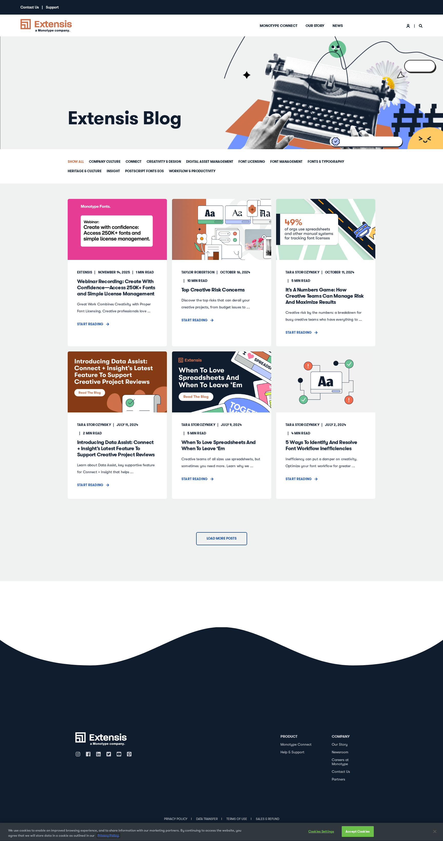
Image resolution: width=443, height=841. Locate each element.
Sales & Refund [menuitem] (267, 819)
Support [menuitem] (52, 7)
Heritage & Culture (85, 171)
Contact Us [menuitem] (30, 7)
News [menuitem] (338, 25)
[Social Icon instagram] (79, 754)
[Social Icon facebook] (88, 754)
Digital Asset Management (209, 161)
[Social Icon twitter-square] (109, 754)
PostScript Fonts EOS (144, 171)
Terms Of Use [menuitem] (236, 819)
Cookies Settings (321, 831)
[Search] (420, 26)
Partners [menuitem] (338, 779)
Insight (113, 171)
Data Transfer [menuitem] (207, 819)
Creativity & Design (164, 161)
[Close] (434, 831)
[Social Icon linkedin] (98, 754)
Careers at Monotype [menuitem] (340, 762)
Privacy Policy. (108, 835)
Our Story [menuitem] (315, 25)
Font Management (286, 161)
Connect (134, 161)
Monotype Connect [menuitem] (278, 25)
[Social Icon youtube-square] (119, 754)
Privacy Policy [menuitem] (175, 819)
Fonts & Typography (326, 161)
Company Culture (104, 161)
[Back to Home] (46, 25)
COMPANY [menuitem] (341, 736)
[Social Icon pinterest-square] (129, 754)
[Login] (408, 26)
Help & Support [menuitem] (292, 752)
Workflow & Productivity (192, 171)
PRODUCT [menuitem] (288, 736)
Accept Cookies (358, 831)
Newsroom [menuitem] (340, 752)
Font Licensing (251, 161)
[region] (221, 832)
